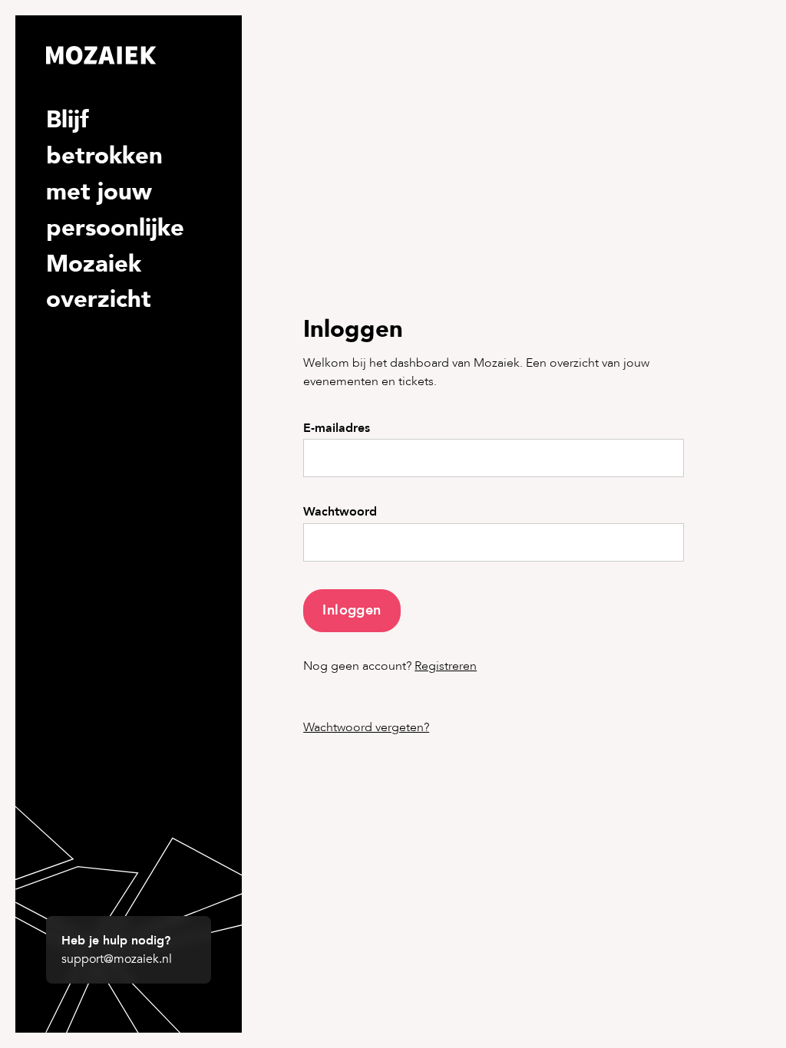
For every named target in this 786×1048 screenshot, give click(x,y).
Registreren (445, 665)
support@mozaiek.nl (116, 959)
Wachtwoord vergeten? (366, 727)
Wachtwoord (340, 512)
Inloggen (351, 610)
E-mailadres (336, 428)
